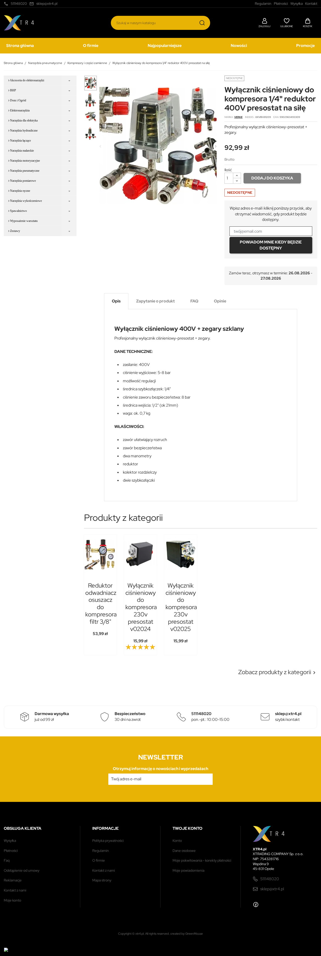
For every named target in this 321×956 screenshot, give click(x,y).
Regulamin (100, 850)
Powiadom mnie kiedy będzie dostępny (271, 245)
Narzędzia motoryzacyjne (24, 160)
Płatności (11, 850)
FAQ (7, 860)
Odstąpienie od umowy (21, 870)
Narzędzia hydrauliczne (23, 130)
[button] (264, 22)
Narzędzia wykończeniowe (25, 201)
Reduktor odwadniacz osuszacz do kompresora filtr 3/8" (101, 603)
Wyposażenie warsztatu (23, 221)
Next (215, 146)
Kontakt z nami (15, 890)
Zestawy (14, 231)
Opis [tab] (116, 301)
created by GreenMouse (186, 934)
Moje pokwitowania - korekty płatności (202, 860)
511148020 (269, 878)
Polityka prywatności (108, 840)
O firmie (90, 45)
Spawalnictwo (18, 211)
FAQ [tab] (194, 301)
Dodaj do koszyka (272, 178)
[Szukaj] (202, 23)
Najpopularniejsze (165, 45)
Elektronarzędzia (19, 110)
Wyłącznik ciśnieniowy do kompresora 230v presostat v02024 (141, 607)
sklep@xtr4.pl (272, 888)
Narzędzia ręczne (19, 191)
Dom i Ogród (17, 100)
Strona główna (20, 45)
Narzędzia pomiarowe (22, 180)
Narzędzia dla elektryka (23, 120)
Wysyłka (10, 840)
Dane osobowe (184, 850)
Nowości (239, 45)
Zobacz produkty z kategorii (277, 672)
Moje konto (12, 900)
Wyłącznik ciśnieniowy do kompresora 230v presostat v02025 (181, 607)
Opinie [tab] (220, 301)
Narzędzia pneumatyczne (24, 170)
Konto (177, 840)
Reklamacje (13, 880)
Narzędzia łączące (20, 140)
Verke (238, 117)
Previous (100, 146)
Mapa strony (101, 880)
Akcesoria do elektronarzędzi (26, 80)
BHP (12, 90)
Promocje (305, 45)
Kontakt (311, 3)
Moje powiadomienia (188, 870)
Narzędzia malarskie (21, 150)
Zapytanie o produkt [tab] (155, 301)
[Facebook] (256, 905)
